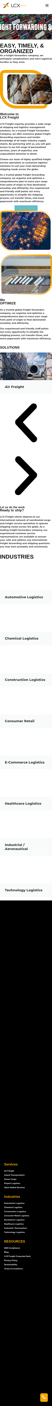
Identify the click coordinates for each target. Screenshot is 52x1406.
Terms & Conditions (13, 1269)
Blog (6, 1252)
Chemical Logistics (13, 1207)
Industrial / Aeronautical (15, 1228)
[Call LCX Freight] (44, 1397)
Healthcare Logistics (14, 1224)
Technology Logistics (14, 1232)
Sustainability (11, 1264)
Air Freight (9, 1171)
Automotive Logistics (14, 1203)
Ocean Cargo (10, 1179)
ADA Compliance (12, 1248)
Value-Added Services (14, 1187)
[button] (47, 5)
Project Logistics (12, 1183)
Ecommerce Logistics (14, 1220)
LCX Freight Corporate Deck (17, 1256)
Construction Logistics (15, 1211)
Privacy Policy (10, 1260)
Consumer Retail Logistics (16, 1215)
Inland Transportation (14, 1175)
